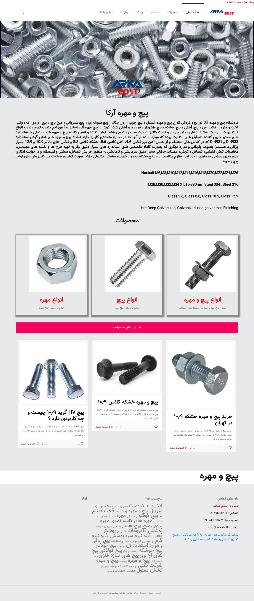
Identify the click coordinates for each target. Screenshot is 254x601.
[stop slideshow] (133, 93)
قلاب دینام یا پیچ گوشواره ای (127, 513)
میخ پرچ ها (138, 526)
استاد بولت (114, 506)
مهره (121, 515)
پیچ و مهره (219, 476)
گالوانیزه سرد (131, 571)
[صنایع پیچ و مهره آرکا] (222, 12)
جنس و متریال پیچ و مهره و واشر (129, 508)
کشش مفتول (149, 570)
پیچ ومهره (123, 561)
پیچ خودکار (105, 545)
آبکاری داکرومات (146, 506)
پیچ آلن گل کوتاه (117, 541)
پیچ (152, 541)
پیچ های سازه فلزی (119, 555)
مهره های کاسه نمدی (131, 521)
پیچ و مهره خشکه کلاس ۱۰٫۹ (128, 402)
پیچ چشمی (112, 566)
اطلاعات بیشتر (176, 448)
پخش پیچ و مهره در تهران (240, 2)
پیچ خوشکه (151, 550)
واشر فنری (117, 526)
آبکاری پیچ (124, 506)
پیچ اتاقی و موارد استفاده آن (127, 543)
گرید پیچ (110, 571)
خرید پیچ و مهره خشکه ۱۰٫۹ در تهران (203, 420)
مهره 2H (112, 516)
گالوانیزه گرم (120, 571)
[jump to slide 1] (122, 93)
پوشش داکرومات (145, 531)
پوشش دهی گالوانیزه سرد (132, 533)
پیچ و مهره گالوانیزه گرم (127, 566)
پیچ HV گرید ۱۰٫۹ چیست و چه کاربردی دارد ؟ (56, 415)
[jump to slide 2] (126, 93)
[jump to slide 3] (130, 93)
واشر (124, 526)
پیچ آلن (141, 541)
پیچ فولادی (110, 550)
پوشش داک (101, 526)
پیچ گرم (104, 566)
